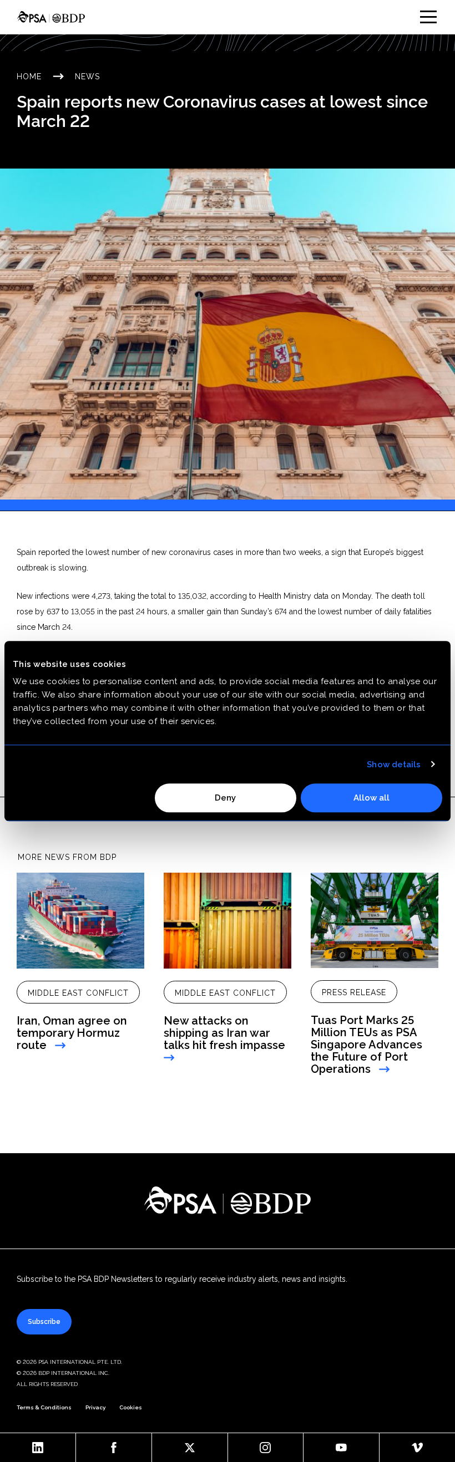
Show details (394, 765)
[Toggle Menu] (428, 16)
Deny (225, 798)
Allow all (371, 798)
